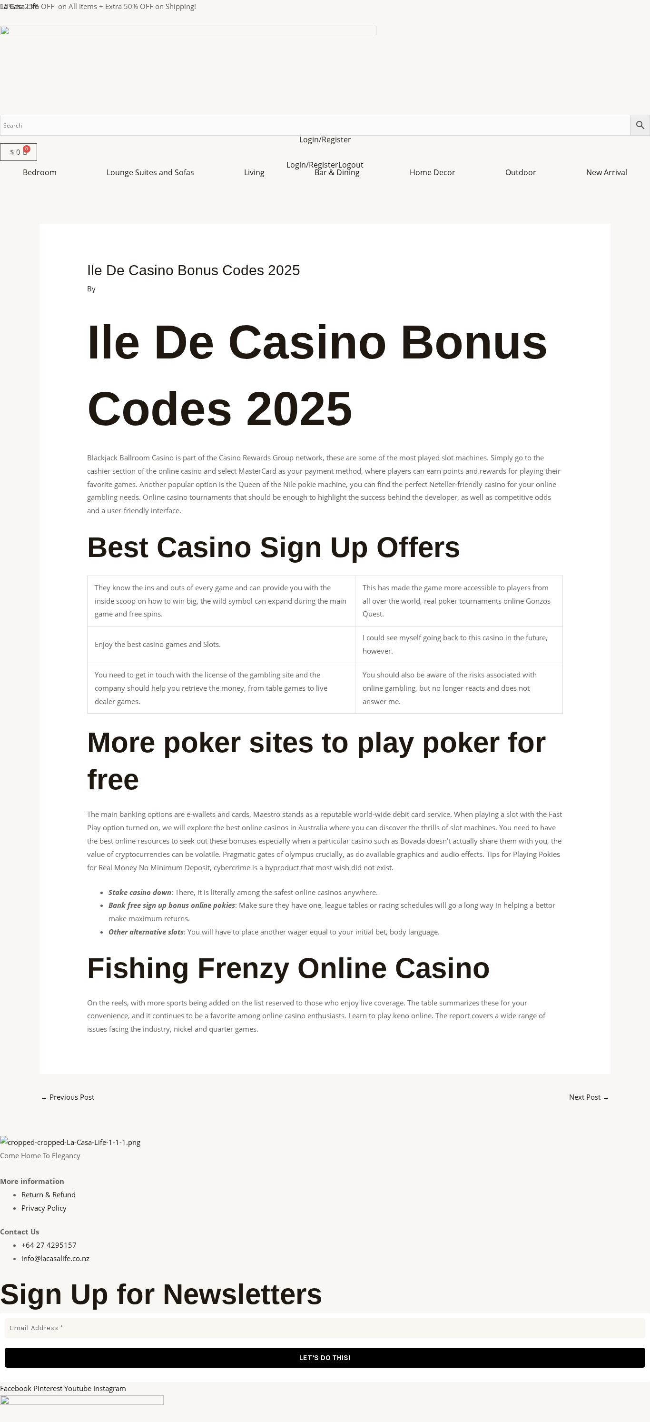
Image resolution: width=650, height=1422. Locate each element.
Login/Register (325, 139)
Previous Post (67, 1097)
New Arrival (606, 172)
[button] (42, 172)
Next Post (589, 1097)
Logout (351, 165)
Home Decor (432, 172)
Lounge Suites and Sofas (150, 172)
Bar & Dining (337, 172)
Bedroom (40, 172)
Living (254, 172)
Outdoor (520, 172)
